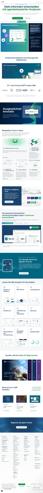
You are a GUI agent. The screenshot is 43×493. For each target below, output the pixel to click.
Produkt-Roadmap (37, 467)
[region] (13, 486)
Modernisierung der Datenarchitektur (26, 447)
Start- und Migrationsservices (37, 452)
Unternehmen (4, 457)
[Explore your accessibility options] (2, 491)
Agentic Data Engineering (15, 440)
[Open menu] (41, 2)
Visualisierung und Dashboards (15, 461)
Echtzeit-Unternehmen (27, 445)
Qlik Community (37, 446)
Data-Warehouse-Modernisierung (15, 449)
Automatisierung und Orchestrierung (16, 465)
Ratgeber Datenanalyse (36, 387)
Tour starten (27, 18)
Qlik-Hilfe (25, 460)
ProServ (25, 458)
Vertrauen (28, 486)
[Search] (37, 2)
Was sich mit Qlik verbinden (4, 447)
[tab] (7, 223)
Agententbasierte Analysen (15, 456)
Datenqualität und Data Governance (16, 445)
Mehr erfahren (6, 376)
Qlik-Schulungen (37, 440)
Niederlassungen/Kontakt (5, 461)
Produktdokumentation (38, 465)
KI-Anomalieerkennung (16, 459)
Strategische (15, 472)
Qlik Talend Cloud (15, 439)
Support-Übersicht (37, 445)
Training (25, 457)
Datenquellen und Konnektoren (4, 450)
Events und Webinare (38, 459)
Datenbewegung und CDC (16, 442)
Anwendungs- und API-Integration (16, 451)
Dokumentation (37, 441)
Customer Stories (37, 460)
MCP (13, 468)
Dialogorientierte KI (15, 457)
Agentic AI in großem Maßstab (27, 442)
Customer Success (37, 451)
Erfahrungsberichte (37, 442)
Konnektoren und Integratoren (15, 469)
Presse (3, 460)
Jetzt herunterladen (24, 273)
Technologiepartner (5, 448)
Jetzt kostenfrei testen (17, 18)
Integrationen (36, 466)
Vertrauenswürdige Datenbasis (4, 444)
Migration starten (9, 201)
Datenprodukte (15, 446)
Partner (3, 458)
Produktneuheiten (37, 468)
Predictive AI (15, 458)
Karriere (3, 459)
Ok (21, 484)
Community (25, 459)
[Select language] (39, 2)
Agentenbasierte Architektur (4, 442)
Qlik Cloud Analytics (16, 454)
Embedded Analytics (16, 462)
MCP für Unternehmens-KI (5, 452)
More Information (21, 486)
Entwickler (36, 447)
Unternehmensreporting (16, 463)
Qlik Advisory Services (38, 454)
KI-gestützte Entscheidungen (26, 440)
